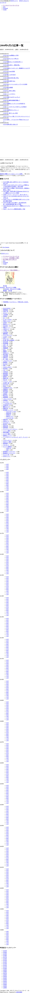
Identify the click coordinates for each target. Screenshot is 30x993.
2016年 (5, 958)
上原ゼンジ (6, 329)
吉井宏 (5, 322)
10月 (7, 486)
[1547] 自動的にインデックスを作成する (14, 103)
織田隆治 (5, 390)
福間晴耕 (5, 397)
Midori (4, 346)
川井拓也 (5, 372)
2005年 (5, 976)
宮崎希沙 (5, 389)
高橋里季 (5, 348)
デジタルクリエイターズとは (11, 5)
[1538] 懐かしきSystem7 (9, 74)
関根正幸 (5, 408)
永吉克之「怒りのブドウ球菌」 (8, 287)
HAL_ (4, 349)
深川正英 (5, 341)
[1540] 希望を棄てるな (9, 81)
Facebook (5, 8)
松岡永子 (8, 414)
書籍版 (5, 290)
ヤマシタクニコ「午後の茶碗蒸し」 (10, 270)
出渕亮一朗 (6, 383)
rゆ (4, 318)
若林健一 (5, 394)
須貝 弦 (5, 345)
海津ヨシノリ (6, 324)
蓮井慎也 (5, 373)
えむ (4, 370)
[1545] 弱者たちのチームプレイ (11, 97)
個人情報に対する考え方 (10, 259)
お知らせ (8, 448)
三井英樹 (5, 314)
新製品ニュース (7, 435)
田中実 (5, 424)
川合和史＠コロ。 (8, 387)
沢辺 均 (5, 380)
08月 (7, 483)
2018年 (5, 955)
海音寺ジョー (10, 416)
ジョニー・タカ (7, 381)
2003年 (5, 979)
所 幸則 (5, 359)
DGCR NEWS (6, 308)
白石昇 (5, 337)
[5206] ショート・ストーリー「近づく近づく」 (16, 194)
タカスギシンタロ (11, 411)
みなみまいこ (6, 422)
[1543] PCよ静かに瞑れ (9, 90)
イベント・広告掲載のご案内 (11, 258)
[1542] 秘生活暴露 (8, 87)
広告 (7, 450)
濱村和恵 (5, 427)
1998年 (5, 987)
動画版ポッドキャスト (9, 453)
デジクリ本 (6, 454)
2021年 (5, 950)
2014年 (5, 962)
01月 (7, 464)
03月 (7, 467)
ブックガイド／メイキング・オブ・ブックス (15, 437)
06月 (7, 480)
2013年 (5, 963)
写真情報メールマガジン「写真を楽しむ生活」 (16, 302)
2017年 (5, 957)
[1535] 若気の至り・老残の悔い (11, 65)
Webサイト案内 (7, 442)
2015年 (5, 960)
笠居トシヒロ (6, 321)
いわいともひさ (7, 398)
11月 (7, 488)
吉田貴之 (5, 400)
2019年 (5, 954)
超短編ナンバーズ (8, 410)
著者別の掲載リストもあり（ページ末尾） (11, 174)
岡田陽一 (5, 362)
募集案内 (5, 443)
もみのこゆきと (7, 367)
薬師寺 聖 (5, 378)
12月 (7, 490)
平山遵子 (5, 392)
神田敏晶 (5, 310)
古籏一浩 (5, 311)
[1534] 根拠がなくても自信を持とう (13, 61)
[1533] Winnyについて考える (10, 58)
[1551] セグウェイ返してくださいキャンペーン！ (16, 116)
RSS (4, 7)
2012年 (5, 965)
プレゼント (6, 445)
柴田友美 (8, 413)
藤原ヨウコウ (6, 406)
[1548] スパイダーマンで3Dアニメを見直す (15, 106)
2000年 (5, 984)
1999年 (5, 986)
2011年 (5, 966)
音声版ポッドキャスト (9, 451)
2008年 (5, 971)
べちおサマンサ (7, 360)
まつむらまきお (7, 319)
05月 (7, 478)
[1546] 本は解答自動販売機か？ (11, 100)
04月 (7, 469)
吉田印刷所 (19, 992)
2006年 (5, 974)
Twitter (5, 9)
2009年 (5, 970)
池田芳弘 (5, 419)
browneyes (5, 384)
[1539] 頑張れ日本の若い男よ (11, 78)
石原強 (5, 316)
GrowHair (5, 332)
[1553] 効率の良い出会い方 (10, 124)
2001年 (5, 983)
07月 (7, 482)
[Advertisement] (15, 26)
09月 (7, 485)
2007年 (5, 973)
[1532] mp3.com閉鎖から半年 (11, 55)
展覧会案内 (6, 432)
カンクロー (6, 402)
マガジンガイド (7, 440)
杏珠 (4, 365)
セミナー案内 (6, 434)
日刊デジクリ (6, 456)
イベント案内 (6, 430)
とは (11, 256)
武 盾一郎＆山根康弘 (8, 340)
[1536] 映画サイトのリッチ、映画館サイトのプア (16, 68)
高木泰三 (5, 368)
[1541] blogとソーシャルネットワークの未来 (15, 84)
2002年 (5, 981)
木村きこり (6, 421)
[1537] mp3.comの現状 (9, 71)
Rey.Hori (5, 364)
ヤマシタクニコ (7, 335)
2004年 (5, 978)
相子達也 (5, 354)
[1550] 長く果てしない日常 (10, 113)
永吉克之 (5, 326)
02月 (7, 466)
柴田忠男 (5, 426)
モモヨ (5, 313)
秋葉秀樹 (5, 375)
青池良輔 (5, 343)
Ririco (4, 386)
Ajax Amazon (5, 247)
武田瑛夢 (5, 356)
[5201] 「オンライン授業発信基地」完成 (14, 209)
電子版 (5, 286)
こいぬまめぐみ (7, 403)
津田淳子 (5, 357)
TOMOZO (5, 405)
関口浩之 (5, 395)
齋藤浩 (5, 351)
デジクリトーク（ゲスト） (10, 429)
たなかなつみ (10, 418)
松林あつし (6, 352)
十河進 (5, 330)
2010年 (5, 968)
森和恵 (5, 376)
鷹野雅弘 (5, 333)
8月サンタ (6, 338)
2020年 (5, 952)
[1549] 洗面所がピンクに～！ (11, 110)
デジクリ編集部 (7, 446)
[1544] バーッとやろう (9, 94)
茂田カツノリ (6, 327)
